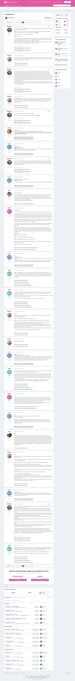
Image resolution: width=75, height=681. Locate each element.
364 (19, 668)
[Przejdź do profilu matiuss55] (41, 669)
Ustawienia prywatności (42, 676)
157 (27, 22)
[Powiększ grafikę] (37, 32)
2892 (28, 633)
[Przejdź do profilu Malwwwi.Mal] (41, 638)
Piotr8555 (43, 593)
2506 (17, 645)
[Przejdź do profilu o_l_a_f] (9, 147)
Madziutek (12, 17)
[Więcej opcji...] (52, 26)
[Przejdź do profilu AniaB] (9, 273)
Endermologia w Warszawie (9, 622)
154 (20, 22)
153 (18, 22)
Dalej (32, 22)
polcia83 (9, 55)
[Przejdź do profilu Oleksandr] (41, 630)
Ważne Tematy (19, 5)
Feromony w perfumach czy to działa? (11, 614)
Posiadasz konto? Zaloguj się (58, 2)
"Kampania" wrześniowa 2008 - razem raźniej (13, 633)
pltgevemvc (59, 79)
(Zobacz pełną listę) (49, 597)
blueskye (8, 607)
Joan (8, 646)
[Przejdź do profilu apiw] (9, 194)
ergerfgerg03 (60, 85)
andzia (8, 634)
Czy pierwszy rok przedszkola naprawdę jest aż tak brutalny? (15, 618)
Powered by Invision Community (37, 679)
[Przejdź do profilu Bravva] (41, 607)
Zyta (9, 431)
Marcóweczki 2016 (8, 637)
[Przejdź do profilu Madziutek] (6, 18)
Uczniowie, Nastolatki (20, 630)
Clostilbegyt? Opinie (8, 668)
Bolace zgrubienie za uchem (9, 610)
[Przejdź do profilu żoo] (56, 76)
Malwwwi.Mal (45, 637)
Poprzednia (9, 22)
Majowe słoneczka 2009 (9, 641)
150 (12, 22)
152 (16, 22)
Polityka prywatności (33, 676)
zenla (43, 614)
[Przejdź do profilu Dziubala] (41, 619)
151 (14, 22)
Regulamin (27, 676)
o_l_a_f (9, 143)
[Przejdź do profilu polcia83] (9, 59)
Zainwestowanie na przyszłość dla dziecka (12, 606)
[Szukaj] (70, 5)
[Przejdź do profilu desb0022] (56, 73)
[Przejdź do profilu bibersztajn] (41, 634)
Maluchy (15, 18)
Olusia (8, 638)
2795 (19, 637)
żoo (58, 75)
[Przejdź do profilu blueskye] (41, 623)
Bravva (44, 606)
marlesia (9, 127)
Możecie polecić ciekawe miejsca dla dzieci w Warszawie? (62, 43)
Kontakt (48, 676)
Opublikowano (18, 26)
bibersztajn (44, 633)
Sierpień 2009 (7, 645)
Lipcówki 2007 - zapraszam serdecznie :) (12, 629)
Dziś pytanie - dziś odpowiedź (20, 607)
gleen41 (8, 619)
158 (29, 22)
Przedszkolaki (18, 619)
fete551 (9, 207)
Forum (15, 2)
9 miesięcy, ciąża (18, 669)
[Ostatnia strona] (34, 22)
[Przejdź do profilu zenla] (41, 615)
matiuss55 (44, 668)
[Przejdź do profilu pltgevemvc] (56, 79)
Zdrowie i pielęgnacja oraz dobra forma (23, 615)
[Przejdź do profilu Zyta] (9, 435)
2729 (21, 641)
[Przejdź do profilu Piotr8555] (40, 593)
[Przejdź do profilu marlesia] (9, 131)
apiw (9, 190)
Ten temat (65, 5)
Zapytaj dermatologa (19, 611)
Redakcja (59, 82)
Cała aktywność (13, 5)
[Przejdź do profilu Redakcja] (56, 83)
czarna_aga (9, 642)
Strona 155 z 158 (38, 22)
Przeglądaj (7, 5)
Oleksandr (44, 629)
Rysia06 (8, 669)
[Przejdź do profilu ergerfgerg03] (56, 86)
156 (25, 22)
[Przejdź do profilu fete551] (9, 211)
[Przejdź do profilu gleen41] (56, 59)
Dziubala (44, 618)
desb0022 (59, 72)
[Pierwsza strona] (5, 22)
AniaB (9, 270)
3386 (26, 629)
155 (22, 22)
